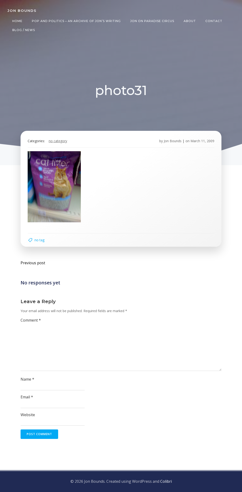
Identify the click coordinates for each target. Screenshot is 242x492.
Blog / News (23, 30)
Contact (213, 21)
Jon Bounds (173, 141)
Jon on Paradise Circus (152, 21)
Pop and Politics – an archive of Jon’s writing (76, 21)
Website (28, 414)
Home (17, 21)
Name (27, 379)
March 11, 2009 (202, 141)
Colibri (166, 481)
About (190, 21)
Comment (31, 320)
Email (27, 397)
